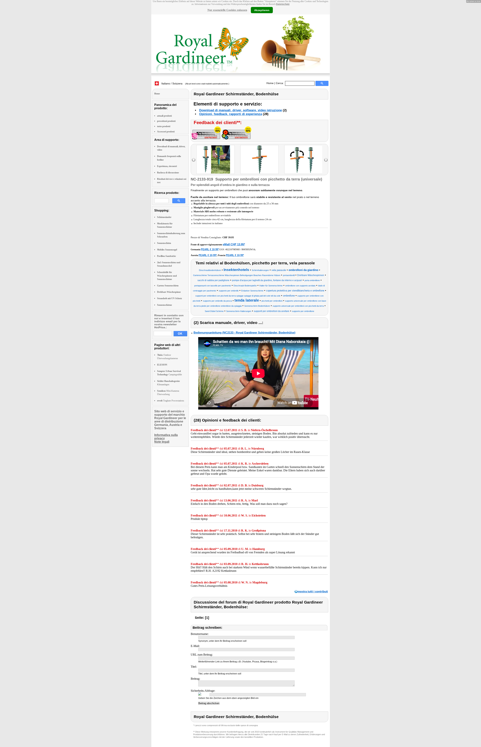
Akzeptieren (261, 9)
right (326, 160)
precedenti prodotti (166, 121)
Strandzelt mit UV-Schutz (169, 298)
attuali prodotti (164, 116)
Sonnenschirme (164, 305)
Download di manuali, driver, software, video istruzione (240, 110)
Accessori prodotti (166, 131)
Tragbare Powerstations (170, 400)
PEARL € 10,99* (210, 249)
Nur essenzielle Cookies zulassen (227, 9)
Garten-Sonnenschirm (167, 285)
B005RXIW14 (248, 249)
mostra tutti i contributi (313, 591)
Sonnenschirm (164, 243)
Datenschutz (283, 4)
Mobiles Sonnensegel (167, 249)
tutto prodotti (163, 126)
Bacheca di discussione (168, 172)
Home (270, 83)
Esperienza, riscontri (167, 166)
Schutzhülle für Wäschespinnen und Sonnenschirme (167, 275)
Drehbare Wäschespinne (169, 292)
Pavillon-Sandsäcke (166, 256)
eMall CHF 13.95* (234, 244)
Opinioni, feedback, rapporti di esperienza (230, 114)
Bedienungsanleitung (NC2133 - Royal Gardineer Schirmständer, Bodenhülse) (244, 332)
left (193, 160)
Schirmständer (164, 217)
